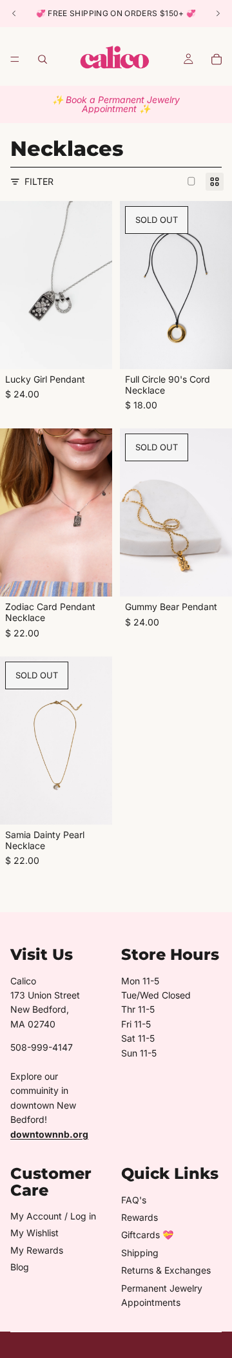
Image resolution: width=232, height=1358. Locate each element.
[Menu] (15, 59)
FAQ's (133, 1199)
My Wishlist (34, 1232)
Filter (38, 181)
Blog (19, 1266)
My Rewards (36, 1250)
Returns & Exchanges (166, 1270)
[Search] (42, 59)
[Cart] (216, 59)
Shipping (140, 1252)
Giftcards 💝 (147, 1234)
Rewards (139, 1217)
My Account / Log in (53, 1215)
